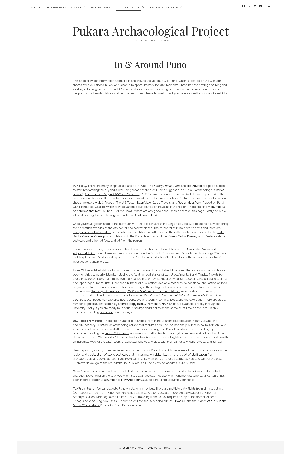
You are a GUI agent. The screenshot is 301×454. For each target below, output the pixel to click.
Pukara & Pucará (100, 7)
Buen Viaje (144, 202)
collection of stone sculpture (109, 354)
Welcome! (36, 7)
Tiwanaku (180, 401)
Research (76, 7)
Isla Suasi (106, 312)
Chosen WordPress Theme (136, 447)
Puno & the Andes (128, 7)
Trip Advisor (194, 186)
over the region (108, 215)
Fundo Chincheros (117, 333)
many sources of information (92, 232)
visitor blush (162, 354)
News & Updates (56, 7)
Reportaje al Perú (189, 202)
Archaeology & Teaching (164, 7)
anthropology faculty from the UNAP (142, 304)
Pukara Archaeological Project (150, 31)
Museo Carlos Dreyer (182, 236)
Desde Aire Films (145, 215)
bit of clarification (195, 354)
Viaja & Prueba (104, 202)
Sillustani (102, 325)
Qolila (126, 363)
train (142, 388)
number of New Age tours (123, 379)
